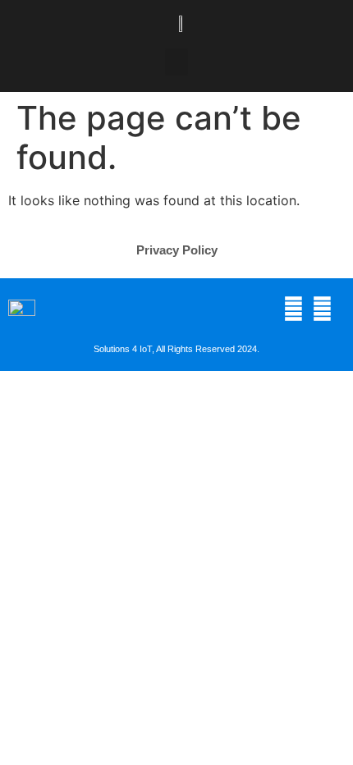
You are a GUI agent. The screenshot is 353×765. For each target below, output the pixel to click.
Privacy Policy (177, 250)
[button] (176, 62)
